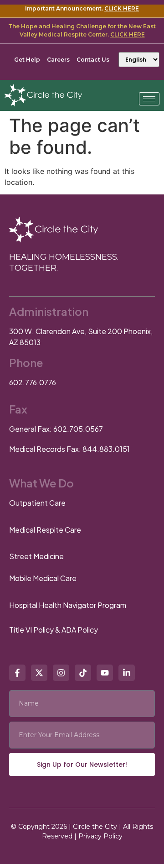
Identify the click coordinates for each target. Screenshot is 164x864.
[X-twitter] (39, 673)
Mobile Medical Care (43, 578)
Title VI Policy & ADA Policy (53, 629)
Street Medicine (36, 556)
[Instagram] (61, 673)
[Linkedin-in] (126, 673)
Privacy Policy (100, 836)
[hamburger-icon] (149, 98)
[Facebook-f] (17, 673)
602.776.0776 (32, 382)
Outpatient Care (37, 503)
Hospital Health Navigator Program (67, 605)
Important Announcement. (82, 8)
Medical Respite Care (45, 529)
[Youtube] (105, 673)
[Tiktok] (83, 673)
